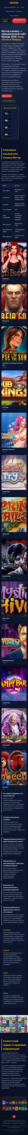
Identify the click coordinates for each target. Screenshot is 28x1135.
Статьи (22, 7)
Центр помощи (14, 15)
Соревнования (10, 11)
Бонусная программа (10, 7)
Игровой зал (18, 11)
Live (18, 7)
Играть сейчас (7, 96)
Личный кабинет (5, 20)
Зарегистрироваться (19, 20)
